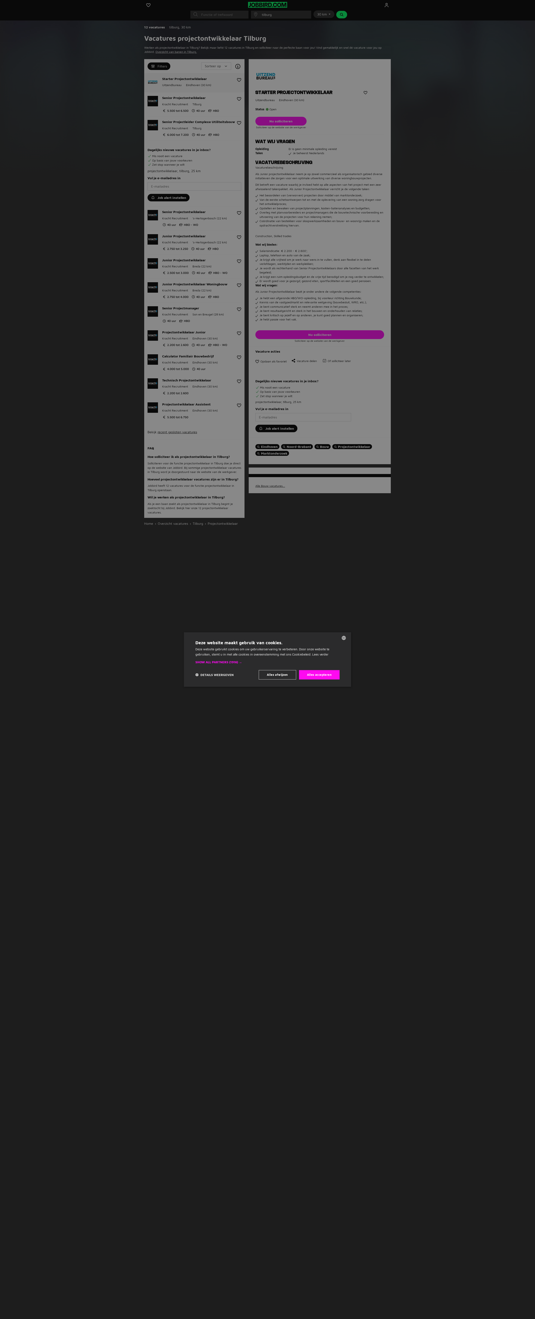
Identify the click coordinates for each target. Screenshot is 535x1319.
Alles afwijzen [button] (277, 674)
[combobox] (344, 638)
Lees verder (320, 654)
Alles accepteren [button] (319, 674)
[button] (267, 662)
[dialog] (267, 659)
